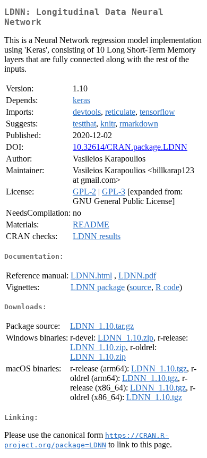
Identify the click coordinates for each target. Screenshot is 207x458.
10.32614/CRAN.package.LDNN (130, 146)
